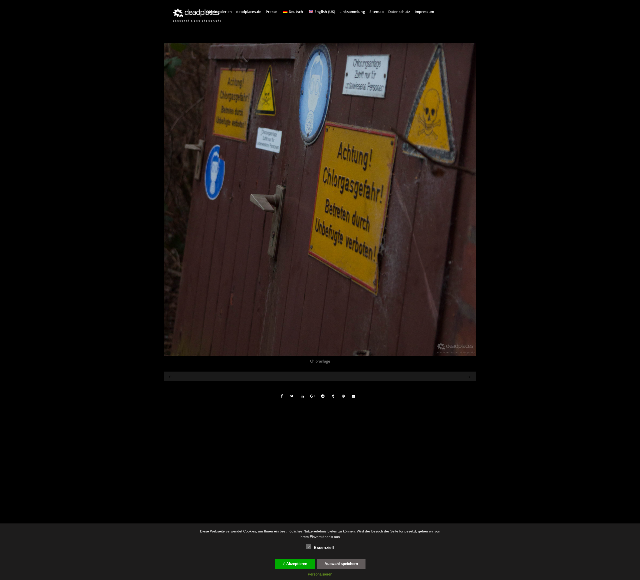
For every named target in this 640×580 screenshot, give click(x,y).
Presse (271, 11)
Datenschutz (399, 11)
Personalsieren (320, 574)
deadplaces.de (248, 11)
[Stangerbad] (424, 376)
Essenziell (324, 547)
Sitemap (377, 11)
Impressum (424, 11)
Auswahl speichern (341, 563)
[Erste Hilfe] (171, 376)
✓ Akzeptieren (294, 563)
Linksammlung (352, 11)
